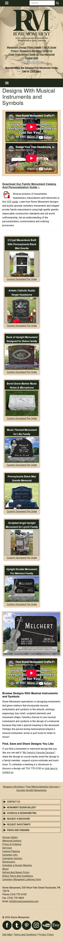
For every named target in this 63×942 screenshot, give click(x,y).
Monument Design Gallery (21, 807)
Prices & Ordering (11, 844)
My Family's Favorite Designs (38, 752)
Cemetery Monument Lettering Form (21, 879)
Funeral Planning (11, 851)
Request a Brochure (13, 786)
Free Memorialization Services (42, 786)
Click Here (35, 71)
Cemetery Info (10, 854)
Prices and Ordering (18, 830)
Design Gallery (10, 837)
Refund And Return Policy (16, 872)
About (5, 868)
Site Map (7, 934)
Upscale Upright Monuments (31, 790)
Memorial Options (11, 840)
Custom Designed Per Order (22, 279)
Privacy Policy (46, 934)
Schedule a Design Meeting (21, 813)
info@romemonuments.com (24, 901)
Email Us (47, 51)
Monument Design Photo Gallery (24, 47)
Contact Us (13, 802)
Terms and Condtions (25, 934)
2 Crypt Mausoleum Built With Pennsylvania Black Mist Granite (21, 244)
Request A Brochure (30, 51)
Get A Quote (49, 47)
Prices (14, 51)
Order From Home (18, 54)
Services (7, 847)
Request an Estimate (19, 824)
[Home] (31, 24)
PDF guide (12, 201)
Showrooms (8, 861)
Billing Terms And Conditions (17, 875)
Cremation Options (12, 858)
